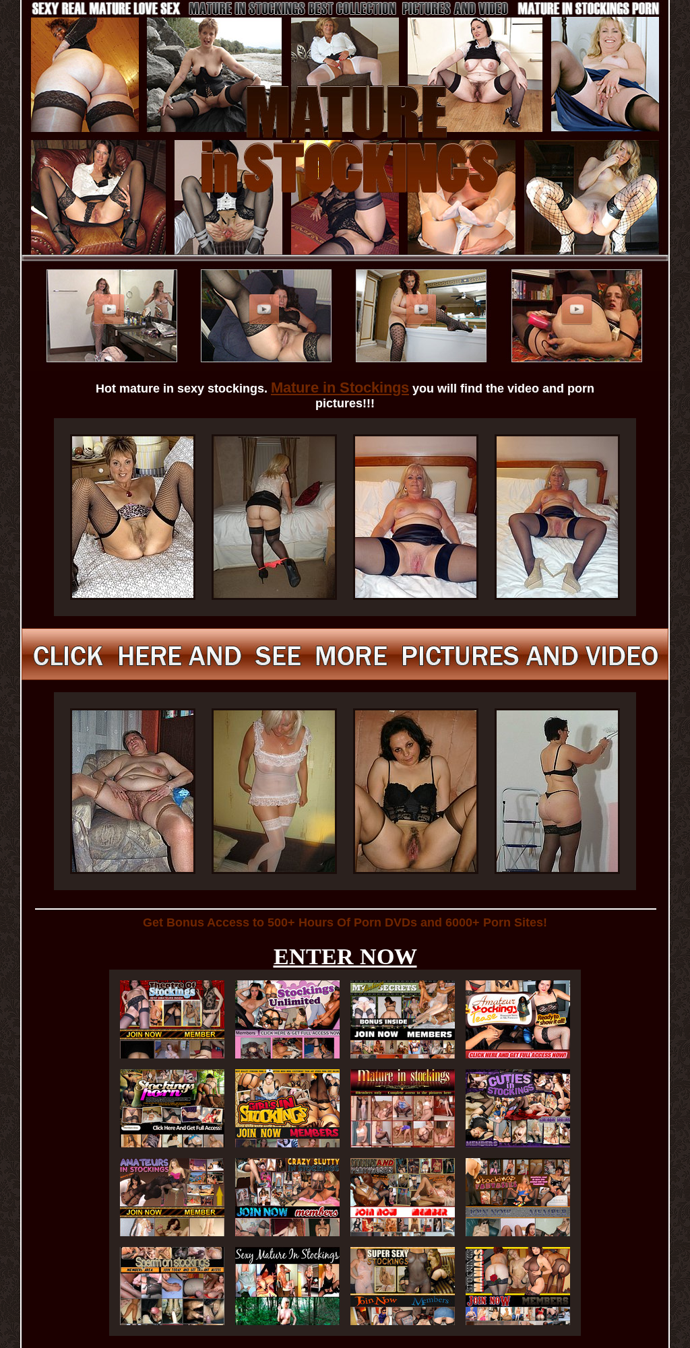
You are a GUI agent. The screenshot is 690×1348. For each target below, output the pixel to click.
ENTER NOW (345, 956)
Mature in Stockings (340, 387)
